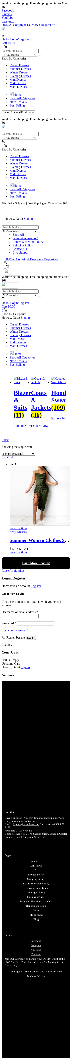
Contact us (29, 821)
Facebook (36, 940)
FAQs (60, 817)
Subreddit (20, 958)
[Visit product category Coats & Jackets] (41, 382)
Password (9, 623)
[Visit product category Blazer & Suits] (22, 382)
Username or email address (20, 612)
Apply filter (16, 570)
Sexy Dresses (18, 531)
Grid (10, 457)
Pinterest (36, 954)
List (4, 457)
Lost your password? (15, 630)
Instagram (36, 945)
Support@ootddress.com (26, 824)
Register (36, 586)
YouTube (36, 949)
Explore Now (22, 425)
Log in (30, 637)
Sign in (28, 218)
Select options (18, 528)
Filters (5, 440)
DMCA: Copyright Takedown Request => (28, 24)
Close (5, 570)
